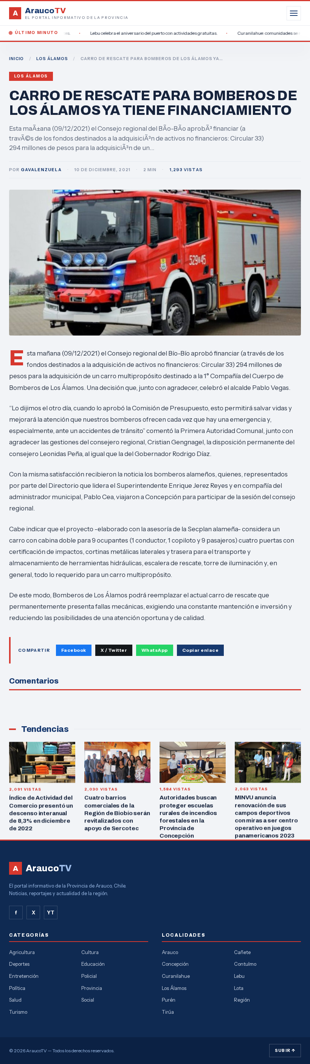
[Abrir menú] (294, 13)
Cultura (90, 952)
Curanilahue (176, 976)
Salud (15, 1000)
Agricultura (22, 952)
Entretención (24, 976)
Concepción (175, 964)
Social (87, 1000)
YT (50, 912)
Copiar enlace (200, 650)
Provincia (91, 988)
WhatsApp (154, 650)
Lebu (239, 976)
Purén (168, 1000)
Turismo (18, 1012)
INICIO (16, 58)
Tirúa (168, 1012)
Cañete (242, 952)
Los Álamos (31, 76)
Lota (238, 988)
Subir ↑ (285, 1050)
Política (17, 988)
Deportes (19, 964)
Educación (93, 964)
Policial (89, 976)
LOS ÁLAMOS (52, 58)
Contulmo (245, 964)
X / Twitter (114, 650)
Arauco (170, 952)
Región (242, 1000)
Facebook (73, 650)
